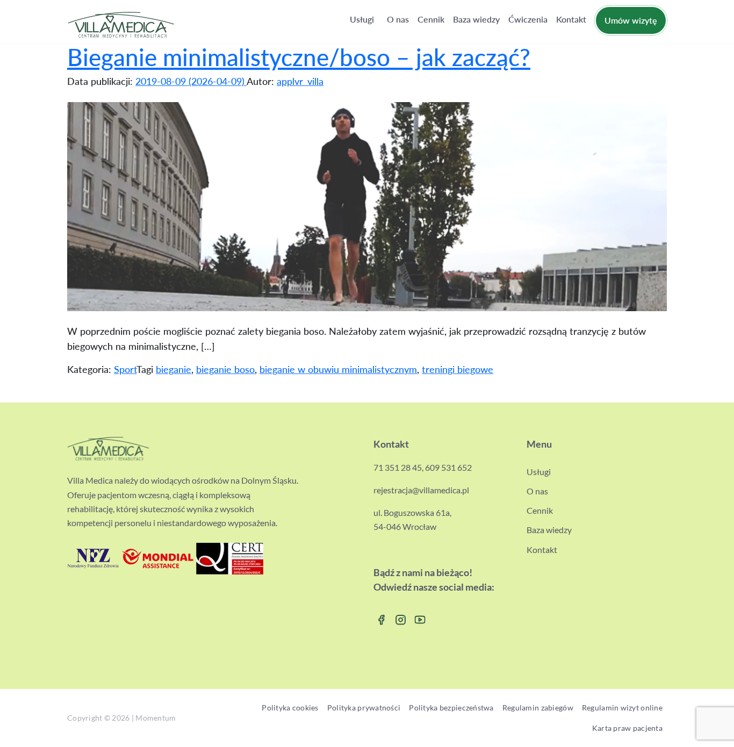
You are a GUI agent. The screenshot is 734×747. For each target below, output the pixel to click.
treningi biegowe (457, 369)
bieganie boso (225, 369)
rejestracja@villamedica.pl (421, 490)
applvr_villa (300, 81)
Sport (125, 369)
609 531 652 (448, 467)
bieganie (173, 369)
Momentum (155, 718)
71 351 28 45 (397, 467)
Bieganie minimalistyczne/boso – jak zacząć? (298, 57)
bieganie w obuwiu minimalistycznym (338, 369)
